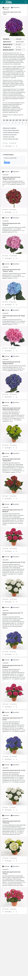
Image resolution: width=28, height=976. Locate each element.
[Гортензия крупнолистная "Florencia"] (14, 838)
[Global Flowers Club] (9, 2)
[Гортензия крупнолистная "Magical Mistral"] (14, 376)
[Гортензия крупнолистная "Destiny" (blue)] (14, 284)
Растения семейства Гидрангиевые (11, 130)
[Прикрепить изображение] (4, 161)
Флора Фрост (16, 7)
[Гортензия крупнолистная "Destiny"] (14, 238)
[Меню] (2, 2)
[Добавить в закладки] (17, 146)
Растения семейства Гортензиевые (11, 132)
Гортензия (7, 7)
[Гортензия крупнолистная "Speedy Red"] (14, 476)
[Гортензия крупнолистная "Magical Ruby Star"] (14, 192)
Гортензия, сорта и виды (8, 136)
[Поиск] (25, 2)
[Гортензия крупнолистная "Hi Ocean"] (14, 631)
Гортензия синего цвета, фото (10, 134)
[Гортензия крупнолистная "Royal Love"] (14, 330)
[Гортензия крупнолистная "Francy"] (14, 889)
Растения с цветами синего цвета (10, 139)
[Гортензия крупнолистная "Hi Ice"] (14, 579)
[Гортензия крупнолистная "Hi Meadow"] (14, 528)
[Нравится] (4, 146)
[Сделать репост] (14, 146)
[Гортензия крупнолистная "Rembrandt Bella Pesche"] (14, 425)
